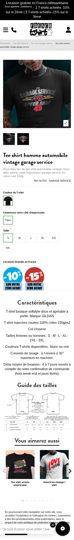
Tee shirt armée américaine (20, 484)
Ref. (36, 180)
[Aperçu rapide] (20, 477)
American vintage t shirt (54, 484)
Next (70, 471)
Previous (4, 471)
